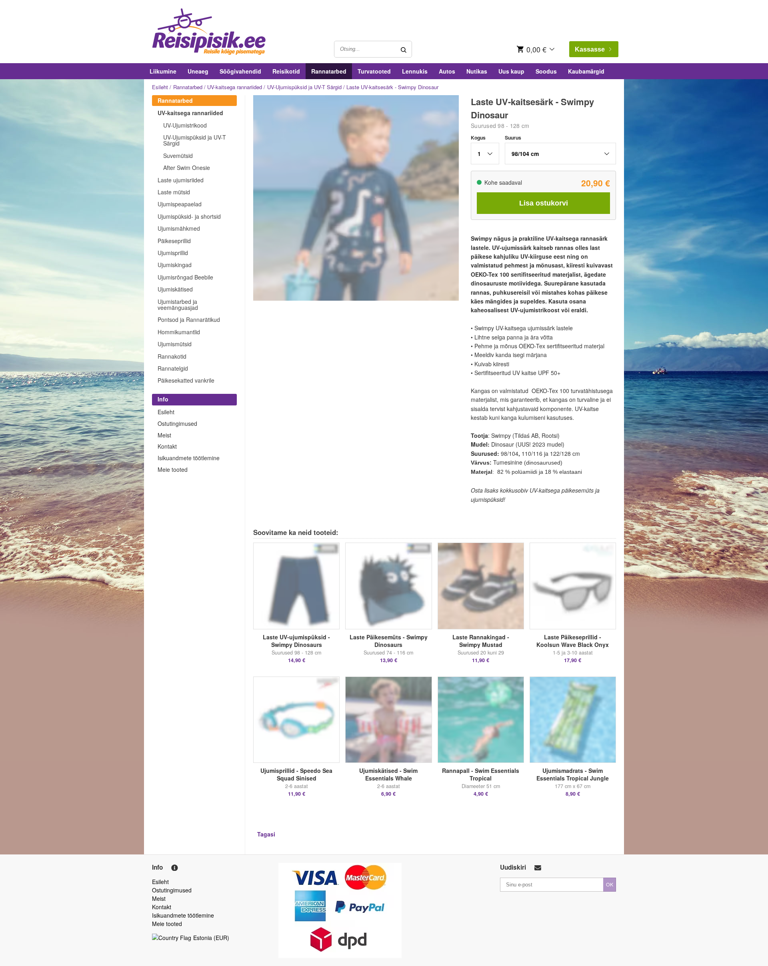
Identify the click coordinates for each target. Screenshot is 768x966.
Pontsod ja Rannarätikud (189, 319)
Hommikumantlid (179, 332)
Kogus (478, 137)
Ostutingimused (177, 423)
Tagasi (266, 834)
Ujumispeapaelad (180, 204)
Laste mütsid (174, 192)
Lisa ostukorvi (543, 203)
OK (609, 884)
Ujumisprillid (173, 253)
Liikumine (163, 71)
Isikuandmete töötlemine (189, 458)
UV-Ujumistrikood (185, 125)
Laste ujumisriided (181, 180)
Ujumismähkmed (179, 228)
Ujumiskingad (175, 265)
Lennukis (415, 71)
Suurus (513, 137)
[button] (485, 153)
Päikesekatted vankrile (186, 380)
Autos (447, 71)
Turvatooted (374, 71)
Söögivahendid (240, 71)
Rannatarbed (328, 71)
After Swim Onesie (186, 168)
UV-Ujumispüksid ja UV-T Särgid (304, 87)
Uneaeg (198, 71)
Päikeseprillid (174, 241)
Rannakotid (172, 356)
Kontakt (167, 446)
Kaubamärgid (586, 71)
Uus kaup (511, 71)
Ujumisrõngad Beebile (185, 277)
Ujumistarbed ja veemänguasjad (178, 304)
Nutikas (476, 71)
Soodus (546, 71)
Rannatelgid (173, 368)
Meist (164, 435)
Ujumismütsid (175, 344)
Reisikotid (286, 71)
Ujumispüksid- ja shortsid (189, 216)
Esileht (160, 87)
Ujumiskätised (175, 289)
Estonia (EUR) (211, 938)
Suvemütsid (178, 156)
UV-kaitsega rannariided (234, 87)
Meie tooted (173, 469)
